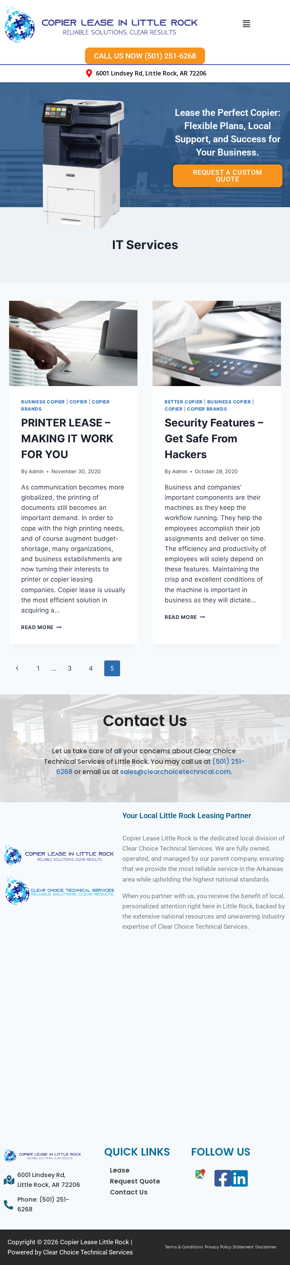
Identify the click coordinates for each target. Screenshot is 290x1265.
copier (78, 402)
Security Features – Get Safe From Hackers (214, 438)
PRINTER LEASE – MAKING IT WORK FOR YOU (67, 438)
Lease (120, 1170)
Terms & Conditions (184, 1247)
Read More (41, 627)
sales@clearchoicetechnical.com (175, 771)
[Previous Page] (17, 668)
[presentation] (73, 343)
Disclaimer (265, 1247)
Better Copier (184, 402)
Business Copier (43, 402)
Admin (36, 471)
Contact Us (129, 1192)
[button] (246, 24)
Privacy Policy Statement (229, 1247)
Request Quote (135, 1181)
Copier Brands (207, 409)
